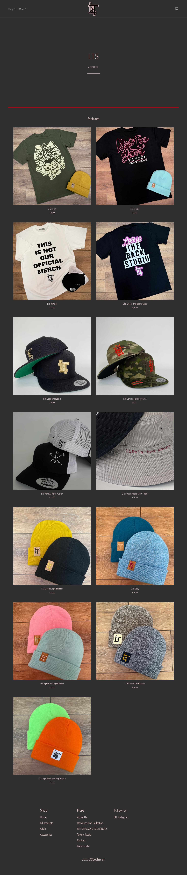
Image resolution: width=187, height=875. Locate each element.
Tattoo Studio (84, 834)
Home (43, 817)
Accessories (46, 834)
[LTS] (93, 9)
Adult (43, 828)
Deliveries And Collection (90, 823)
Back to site (83, 846)
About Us (82, 817)
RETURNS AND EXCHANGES (92, 828)
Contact (81, 840)
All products (46, 823)
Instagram (123, 817)
